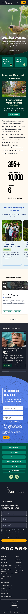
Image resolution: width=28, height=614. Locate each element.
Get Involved (14, 452)
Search (17, 2)
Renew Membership (6, 596)
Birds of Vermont (19, 60)
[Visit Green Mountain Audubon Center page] (14, 98)
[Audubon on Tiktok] (20, 548)
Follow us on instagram (17, 477)
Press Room (18, 565)
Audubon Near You (6, 585)
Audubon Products (6, 588)
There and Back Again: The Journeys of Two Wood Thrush (14, 350)
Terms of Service (17, 422)
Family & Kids (8, 311)
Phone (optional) (7, 417)
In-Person (17, 311)
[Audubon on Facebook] (7, 548)
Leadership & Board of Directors (6, 566)
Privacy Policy (14, 432)
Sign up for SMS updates (19, 571)
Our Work (14, 457)
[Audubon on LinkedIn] (16, 548)
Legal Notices (6, 612)
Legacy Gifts (4, 593)
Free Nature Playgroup (15, 297)
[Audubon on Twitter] (11, 548)
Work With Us (19, 560)
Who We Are (4, 560)
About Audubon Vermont (6, 61)
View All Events (13, 319)
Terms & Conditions (15, 537)
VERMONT (7, 249)
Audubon (8, 2)
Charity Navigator (14, 603)
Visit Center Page (14, 114)
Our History (4, 562)
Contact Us (14, 466)
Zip (4, 412)
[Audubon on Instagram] (3, 548)
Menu (3, 2)
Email (4, 407)
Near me (14, 2)
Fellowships (18, 562)
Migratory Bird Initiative (19, 365)
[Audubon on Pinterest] (25, 548)
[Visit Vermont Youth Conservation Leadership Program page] (12, 242)
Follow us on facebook (11, 477)
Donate (23, 2)
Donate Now (4, 591)
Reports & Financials (7, 574)
